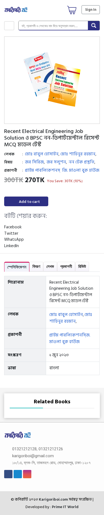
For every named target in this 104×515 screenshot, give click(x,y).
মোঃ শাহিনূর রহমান (77, 154)
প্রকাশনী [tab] (66, 266)
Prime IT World (65, 507)
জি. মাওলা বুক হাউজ (80, 170)
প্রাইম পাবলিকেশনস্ (42, 170)
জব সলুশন (56, 162)
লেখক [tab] (50, 266)
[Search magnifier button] (94, 25)
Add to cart (29, 201)
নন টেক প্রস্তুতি (81, 162)
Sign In (90, 10)
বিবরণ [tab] (36, 266)
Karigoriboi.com (53, 499)
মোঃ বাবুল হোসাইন (42, 154)
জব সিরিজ (34, 162)
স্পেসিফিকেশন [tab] (16, 267)
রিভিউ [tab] (82, 266)
